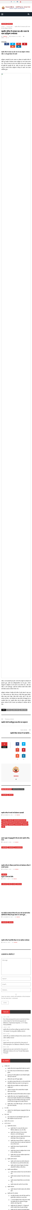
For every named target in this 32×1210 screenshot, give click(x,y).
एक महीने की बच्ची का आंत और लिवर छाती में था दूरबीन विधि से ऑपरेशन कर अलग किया (20, 1196)
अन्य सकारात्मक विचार (18, 847)
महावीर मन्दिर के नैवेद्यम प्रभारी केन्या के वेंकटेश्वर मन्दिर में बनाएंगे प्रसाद (15, 866)
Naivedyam (4, 824)
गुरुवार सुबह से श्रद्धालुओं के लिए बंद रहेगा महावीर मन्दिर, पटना (15, 839)
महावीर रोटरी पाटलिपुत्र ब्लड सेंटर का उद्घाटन (14, 722)
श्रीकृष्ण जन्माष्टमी (15, 709)
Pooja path (4, 23)
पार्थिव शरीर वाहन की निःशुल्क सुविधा (15, 1079)
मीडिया (3, 826)
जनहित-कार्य (4, 884)
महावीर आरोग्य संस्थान (12, 1159)
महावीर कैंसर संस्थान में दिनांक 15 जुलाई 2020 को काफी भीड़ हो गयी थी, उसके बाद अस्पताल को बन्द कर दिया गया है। (20, 1142)
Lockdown (9, 820)
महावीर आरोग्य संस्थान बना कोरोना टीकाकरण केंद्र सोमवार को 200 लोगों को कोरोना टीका (20, 1162)
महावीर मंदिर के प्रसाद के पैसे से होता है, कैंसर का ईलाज (19, 1094)
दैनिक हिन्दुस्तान (25, 824)
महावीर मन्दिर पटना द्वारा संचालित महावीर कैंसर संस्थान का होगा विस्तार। (20, 1155)
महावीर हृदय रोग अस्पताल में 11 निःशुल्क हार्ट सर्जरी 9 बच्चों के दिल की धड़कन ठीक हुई (20, 1206)
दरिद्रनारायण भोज (18, 824)
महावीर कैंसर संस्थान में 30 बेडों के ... (20, 733)
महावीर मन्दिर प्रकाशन (9, 1121)
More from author (18, 789)
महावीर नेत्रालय (11, 1186)
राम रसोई (13, 884)
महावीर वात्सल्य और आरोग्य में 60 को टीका (19, 1184)
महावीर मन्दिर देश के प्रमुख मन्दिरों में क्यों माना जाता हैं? (19, 1068)
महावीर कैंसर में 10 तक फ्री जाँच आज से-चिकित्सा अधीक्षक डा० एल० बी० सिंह (19, 1129)
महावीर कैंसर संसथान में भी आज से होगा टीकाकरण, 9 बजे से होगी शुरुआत (19, 1133)
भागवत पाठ (9, 709)
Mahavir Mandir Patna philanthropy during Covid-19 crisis (14, 822)
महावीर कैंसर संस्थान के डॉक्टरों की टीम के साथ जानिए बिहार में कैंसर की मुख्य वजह (20, 1137)
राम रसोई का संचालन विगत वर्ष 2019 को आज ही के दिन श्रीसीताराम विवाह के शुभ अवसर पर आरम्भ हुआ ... (15, 914)
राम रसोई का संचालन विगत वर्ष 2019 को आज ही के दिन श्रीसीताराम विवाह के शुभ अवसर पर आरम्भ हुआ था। (19, 1082)
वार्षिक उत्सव (10, 23)
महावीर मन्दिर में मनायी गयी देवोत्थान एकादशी (12, 813)
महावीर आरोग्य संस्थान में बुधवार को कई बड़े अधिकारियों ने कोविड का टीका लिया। (19, 1166)
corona (4, 820)
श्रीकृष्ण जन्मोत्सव (23, 709)
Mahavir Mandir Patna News (20, 820)
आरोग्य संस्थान (7, 1123)
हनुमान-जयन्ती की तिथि (7, 876)
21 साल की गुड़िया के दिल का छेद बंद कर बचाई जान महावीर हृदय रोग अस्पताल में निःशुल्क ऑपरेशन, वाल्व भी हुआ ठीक (20, 1201)
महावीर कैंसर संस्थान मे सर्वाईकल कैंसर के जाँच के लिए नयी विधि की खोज (20, 1151)
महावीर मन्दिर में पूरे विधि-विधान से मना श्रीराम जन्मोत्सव (15, 940)
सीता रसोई (6, 1114)
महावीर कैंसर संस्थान (12, 1126)
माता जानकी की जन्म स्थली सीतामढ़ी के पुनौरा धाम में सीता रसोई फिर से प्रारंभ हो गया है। (18, 1117)
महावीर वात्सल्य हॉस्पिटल (12, 1169)
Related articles (6, 789)
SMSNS (5, 36)
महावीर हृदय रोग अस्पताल (13, 1193)
